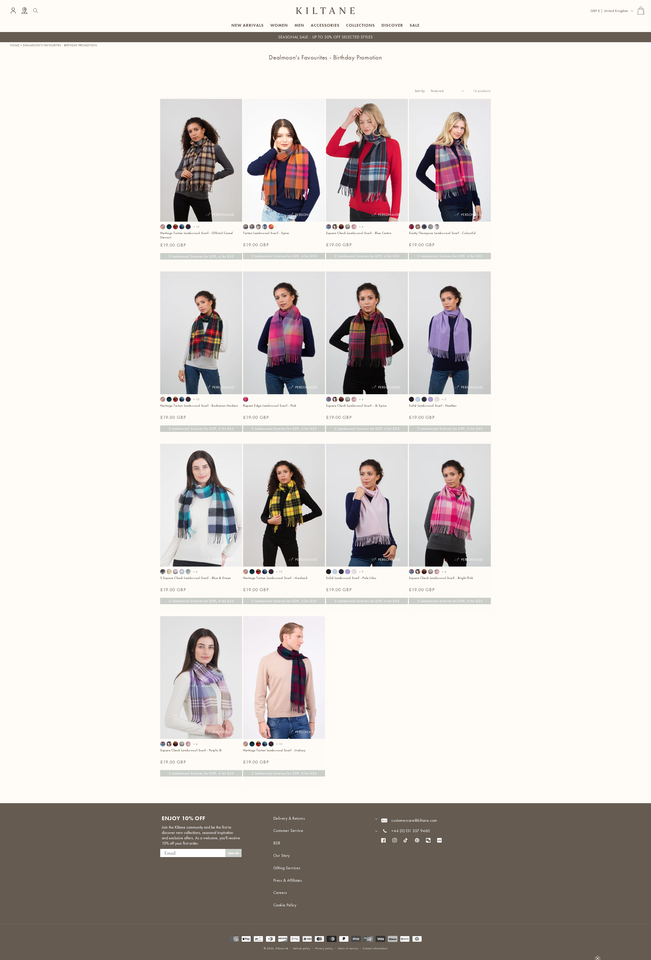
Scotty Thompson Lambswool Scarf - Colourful (442, 233)
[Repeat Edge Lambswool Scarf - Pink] (245, 399)
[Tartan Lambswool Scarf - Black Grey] (245, 226)
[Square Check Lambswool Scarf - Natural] (347, 226)
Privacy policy (324, 948)
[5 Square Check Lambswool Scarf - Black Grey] (162, 571)
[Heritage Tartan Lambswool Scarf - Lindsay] (188, 226)
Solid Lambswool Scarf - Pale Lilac (351, 578)
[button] (35, 10)
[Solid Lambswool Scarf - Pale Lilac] (436, 399)
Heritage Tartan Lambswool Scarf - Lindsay (274, 750)
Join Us (233, 853)
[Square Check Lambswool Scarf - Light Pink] (354, 226)
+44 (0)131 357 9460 (410, 830)
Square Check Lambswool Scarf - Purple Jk (191, 750)
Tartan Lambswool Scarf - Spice (266, 233)
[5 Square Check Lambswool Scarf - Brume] (188, 571)
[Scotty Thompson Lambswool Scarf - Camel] (417, 226)
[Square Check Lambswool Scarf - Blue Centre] (328, 226)
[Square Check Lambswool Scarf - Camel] (334, 226)
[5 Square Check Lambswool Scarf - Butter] (169, 571)
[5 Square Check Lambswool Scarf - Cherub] (175, 571)
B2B (276, 843)
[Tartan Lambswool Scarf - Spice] (271, 226)
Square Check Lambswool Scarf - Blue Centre (358, 233)
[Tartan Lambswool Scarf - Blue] (264, 226)
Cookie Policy (285, 905)
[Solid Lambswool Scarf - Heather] (430, 399)
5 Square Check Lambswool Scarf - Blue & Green (195, 578)
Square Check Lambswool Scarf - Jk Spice (356, 406)
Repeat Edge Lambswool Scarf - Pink (269, 406)
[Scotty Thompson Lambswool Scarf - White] (436, 226)
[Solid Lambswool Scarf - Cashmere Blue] (417, 399)
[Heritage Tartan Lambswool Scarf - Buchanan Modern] (175, 226)
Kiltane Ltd (281, 948)
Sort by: (420, 90)
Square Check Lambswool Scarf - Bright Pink (441, 578)
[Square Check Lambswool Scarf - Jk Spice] (341, 226)
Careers (280, 892)
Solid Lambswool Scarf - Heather (433, 406)
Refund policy (301, 948)
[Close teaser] (597, 945)
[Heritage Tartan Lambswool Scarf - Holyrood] (181, 226)
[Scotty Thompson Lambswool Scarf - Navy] (424, 226)
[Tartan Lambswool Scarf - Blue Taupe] (252, 226)
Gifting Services (287, 868)
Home (14, 45)
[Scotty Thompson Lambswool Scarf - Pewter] (430, 226)
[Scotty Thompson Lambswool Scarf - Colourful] (411, 226)
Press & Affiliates (287, 880)
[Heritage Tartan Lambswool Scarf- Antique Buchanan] (162, 226)
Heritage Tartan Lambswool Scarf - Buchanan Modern (199, 406)
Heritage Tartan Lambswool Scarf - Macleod (275, 578)
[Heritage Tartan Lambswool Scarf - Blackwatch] (169, 226)
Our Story (281, 855)
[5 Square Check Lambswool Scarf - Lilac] (181, 571)
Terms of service (348, 948)
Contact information (375, 948)
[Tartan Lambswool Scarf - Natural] (258, 226)
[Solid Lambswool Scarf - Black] (411, 399)
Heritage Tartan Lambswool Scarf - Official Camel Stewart (196, 235)
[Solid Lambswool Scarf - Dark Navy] (424, 399)
